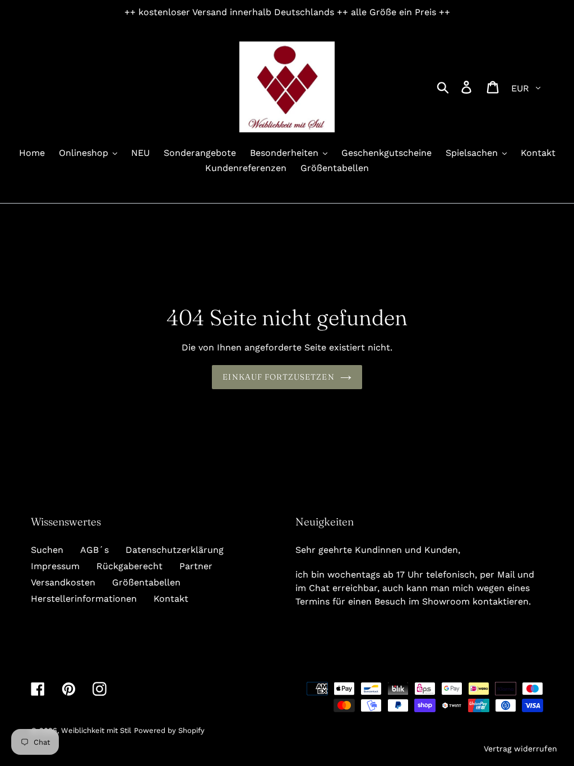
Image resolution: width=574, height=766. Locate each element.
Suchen (47, 549)
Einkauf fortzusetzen (278, 377)
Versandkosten (63, 582)
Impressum (55, 566)
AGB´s (94, 549)
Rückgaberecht (129, 566)
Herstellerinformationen (84, 598)
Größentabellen (146, 582)
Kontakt (171, 598)
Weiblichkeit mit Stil (96, 730)
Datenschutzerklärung (175, 549)
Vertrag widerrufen (520, 748)
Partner (195, 566)
